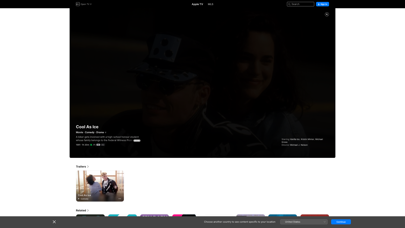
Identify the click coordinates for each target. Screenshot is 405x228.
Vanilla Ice (295, 139)
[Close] (54, 221)
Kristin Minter (307, 139)
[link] (82, 166)
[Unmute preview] (327, 14)
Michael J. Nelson (299, 145)
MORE (137, 140)
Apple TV (197, 4)
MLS (210, 4)
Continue (341, 222)
